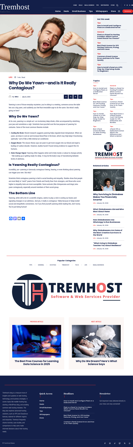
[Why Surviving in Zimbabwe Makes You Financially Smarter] (108, 180)
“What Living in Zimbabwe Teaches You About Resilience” (107, 244)
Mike (16, 97)
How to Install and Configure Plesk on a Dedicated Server (109, 26)
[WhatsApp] (80, 97)
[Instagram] (127, 5)
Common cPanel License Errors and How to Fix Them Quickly (108, 58)
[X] (129, 5)
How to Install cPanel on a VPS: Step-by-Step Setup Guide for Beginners (110, 69)
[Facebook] (124, 5)
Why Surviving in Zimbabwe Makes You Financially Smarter (108, 197)
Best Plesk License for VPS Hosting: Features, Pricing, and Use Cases (108, 47)
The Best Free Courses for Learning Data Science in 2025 (37, 363)
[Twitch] (120, 443)
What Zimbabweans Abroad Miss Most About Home (108, 210)
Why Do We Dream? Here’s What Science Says (96, 363)
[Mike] (10, 96)
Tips (99, 23)
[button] (117, 5)
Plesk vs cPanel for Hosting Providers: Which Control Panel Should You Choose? (108, 36)
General (100, 32)
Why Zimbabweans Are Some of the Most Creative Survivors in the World (107, 232)
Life (10, 77)
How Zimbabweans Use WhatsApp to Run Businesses (106, 221)
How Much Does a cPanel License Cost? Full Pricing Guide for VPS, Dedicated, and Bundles (116, 118)
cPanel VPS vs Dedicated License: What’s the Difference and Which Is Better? (117, 132)
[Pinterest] (75, 97)
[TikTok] (115, 443)
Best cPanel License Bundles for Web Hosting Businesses (99, 131)
